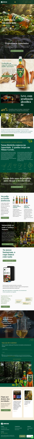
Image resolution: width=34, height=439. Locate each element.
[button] (15, 2)
